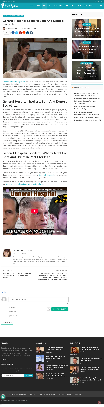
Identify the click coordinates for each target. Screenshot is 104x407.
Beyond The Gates (66, 5)
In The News (88, 5)
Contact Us (11, 1)
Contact (78, 394)
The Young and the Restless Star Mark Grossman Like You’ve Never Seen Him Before (17, 275)
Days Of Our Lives (86, 63)
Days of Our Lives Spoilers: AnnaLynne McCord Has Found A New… (91, 380)
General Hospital (9, 16)
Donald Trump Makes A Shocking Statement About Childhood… (87, 49)
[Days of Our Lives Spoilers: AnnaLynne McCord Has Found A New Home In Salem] (74, 380)
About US (3, 1)
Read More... (5, 359)
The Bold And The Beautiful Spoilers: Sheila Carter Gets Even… (89, 369)
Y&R (55, 5)
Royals (78, 5)
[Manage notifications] (99, 402)
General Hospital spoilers (14, 82)
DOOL (38, 5)
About (33, 394)
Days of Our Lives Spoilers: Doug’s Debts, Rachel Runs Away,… (87, 70)
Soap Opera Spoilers (17, 394)
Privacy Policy (65, 394)
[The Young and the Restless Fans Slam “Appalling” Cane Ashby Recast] (74, 360)
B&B (49, 5)
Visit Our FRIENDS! (81, 87)
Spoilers (20, 16)
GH (44, 5)
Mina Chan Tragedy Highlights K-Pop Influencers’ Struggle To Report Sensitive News (87, 101)
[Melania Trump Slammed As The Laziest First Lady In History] (40, 367)
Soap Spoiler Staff (47, 394)
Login (4, 292)
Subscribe (28, 375)
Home (32, 5)
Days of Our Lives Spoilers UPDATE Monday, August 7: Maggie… (89, 349)
